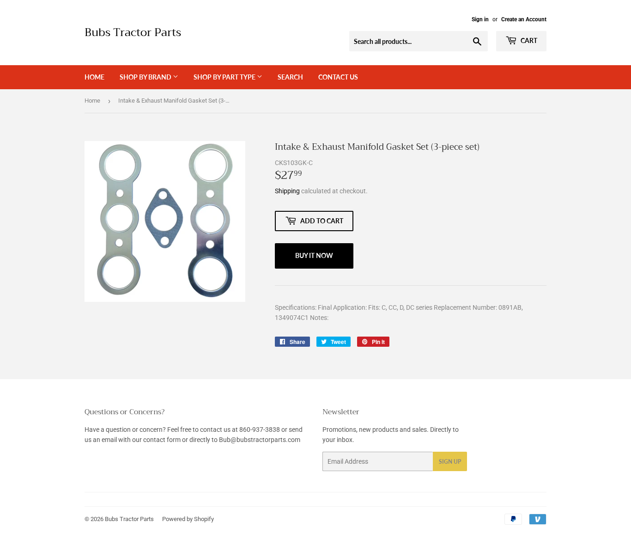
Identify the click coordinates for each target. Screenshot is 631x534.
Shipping (287, 191)
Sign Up (450, 461)
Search (290, 77)
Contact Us (338, 77)
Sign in (480, 19)
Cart (528, 40)
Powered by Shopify (188, 519)
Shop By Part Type (225, 77)
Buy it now (314, 255)
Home (94, 77)
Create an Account (523, 19)
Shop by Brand (146, 77)
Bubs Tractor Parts (133, 33)
